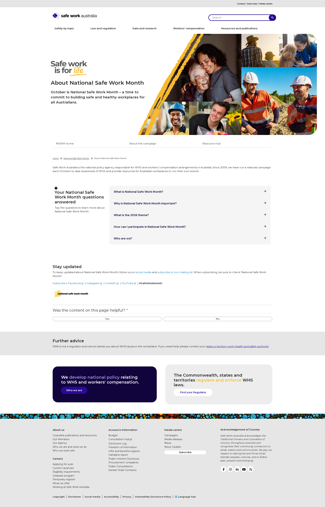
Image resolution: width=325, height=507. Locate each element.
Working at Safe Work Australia (71, 487)
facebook (223, 469)
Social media (92, 496)
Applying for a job (63, 464)
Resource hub (211, 143)
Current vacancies (63, 468)
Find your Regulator (193, 392)
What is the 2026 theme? (131, 215)
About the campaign (142, 143)
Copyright (58, 496)
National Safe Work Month (76, 158)
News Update (172, 446)
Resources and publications (239, 28)
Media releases (173, 439)
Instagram (93, 283)
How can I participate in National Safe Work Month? (150, 226)
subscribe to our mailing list (175, 272)
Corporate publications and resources (75, 435)
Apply (272, 17)
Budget (113, 435)
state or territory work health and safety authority (237, 346)
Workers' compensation (188, 28)
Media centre (265, 4)
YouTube (127, 283)
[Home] (129, 16)
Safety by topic (64, 28)
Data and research (145, 28)
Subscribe (252, 4)
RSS (251, 469)
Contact (241, 4)
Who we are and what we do (70, 446)
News (167, 443)
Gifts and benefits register (124, 451)
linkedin (237, 469)
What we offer (61, 483)
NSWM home (65, 143)
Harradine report (118, 454)
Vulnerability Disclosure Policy (153, 496)
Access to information (123, 429)
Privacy (127, 496)
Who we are (74, 390)
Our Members (61, 439)
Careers (58, 458)
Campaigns (171, 435)
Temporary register (64, 479)
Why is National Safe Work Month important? (145, 203)
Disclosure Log (117, 443)
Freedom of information (123, 447)
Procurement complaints (123, 462)
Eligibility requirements (66, 471)
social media (143, 272)
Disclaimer (74, 496)
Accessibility (111, 496)
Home (56, 158)
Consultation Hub (119, 439)
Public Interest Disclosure (124, 458)
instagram (230, 469)
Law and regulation (103, 28)
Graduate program (63, 475)
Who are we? (123, 238)
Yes (107, 318)
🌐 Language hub (185, 496)
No (218, 318)
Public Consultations (121, 466)
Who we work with (64, 450)
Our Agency (60, 443)
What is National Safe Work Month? (138, 191)
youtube (244, 469)
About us (58, 429)
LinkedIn (110, 283)
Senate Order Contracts (123, 470)
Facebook (74, 283)
